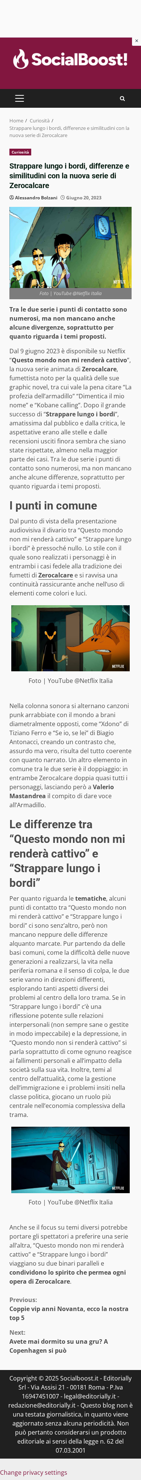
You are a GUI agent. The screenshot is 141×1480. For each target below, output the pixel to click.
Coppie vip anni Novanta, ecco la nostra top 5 (69, 1309)
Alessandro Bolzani (36, 197)
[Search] (122, 98)
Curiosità (20, 152)
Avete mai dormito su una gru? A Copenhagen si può (58, 1341)
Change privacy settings (33, 1472)
